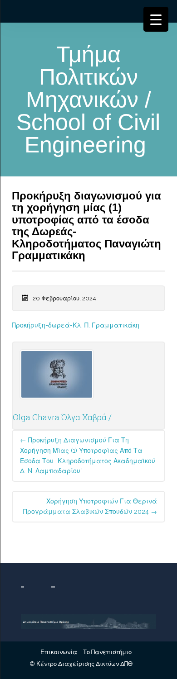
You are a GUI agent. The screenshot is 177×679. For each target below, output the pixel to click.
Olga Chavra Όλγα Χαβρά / (62, 417)
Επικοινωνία (58, 652)
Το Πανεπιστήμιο (107, 652)
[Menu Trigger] (155, 19)
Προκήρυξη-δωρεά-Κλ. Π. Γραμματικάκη (75, 325)
